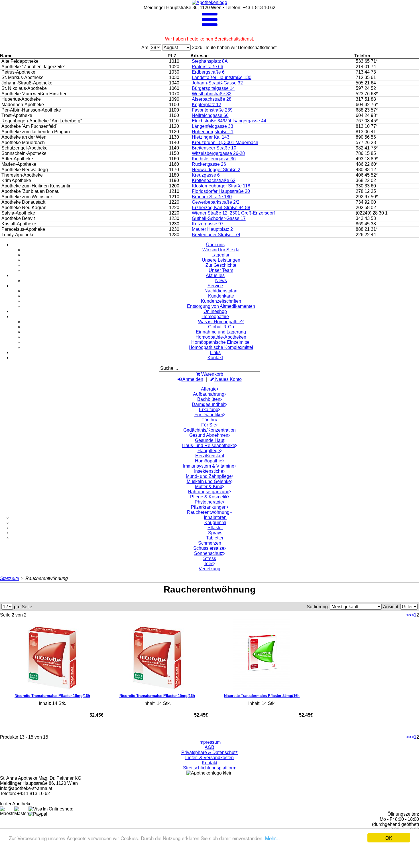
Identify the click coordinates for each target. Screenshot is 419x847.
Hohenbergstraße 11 (212, 131)
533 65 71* (367, 61)
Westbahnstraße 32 (211, 93)
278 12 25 (366, 191)
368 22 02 (366, 180)
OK (388, 837)
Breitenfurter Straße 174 (216, 234)
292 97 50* (367, 196)
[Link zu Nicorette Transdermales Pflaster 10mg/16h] (52, 654)
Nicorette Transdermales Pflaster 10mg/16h (52, 696)
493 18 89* (367, 158)
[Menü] (209, 24)
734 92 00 (366, 202)
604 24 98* (367, 115)
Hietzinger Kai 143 (210, 137)
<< (408, 614)
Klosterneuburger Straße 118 (221, 185)
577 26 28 (366, 142)
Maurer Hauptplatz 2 (212, 229)
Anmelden (192, 379)
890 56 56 (366, 137)
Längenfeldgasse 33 (212, 126)
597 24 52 (366, 88)
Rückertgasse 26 (209, 164)
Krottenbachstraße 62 (213, 180)
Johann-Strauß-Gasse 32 (217, 82)
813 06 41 (366, 131)
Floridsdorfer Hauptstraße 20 (221, 191)
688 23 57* (367, 110)
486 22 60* (367, 164)
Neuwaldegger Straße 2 (216, 169)
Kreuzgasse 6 (206, 175)
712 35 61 (366, 77)
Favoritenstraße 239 (212, 110)
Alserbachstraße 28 (211, 99)
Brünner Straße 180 (212, 196)
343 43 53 (366, 218)
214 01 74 (366, 66)
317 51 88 (366, 99)
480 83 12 (366, 169)
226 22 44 (366, 234)
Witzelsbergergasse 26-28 (218, 153)
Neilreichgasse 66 (210, 115)
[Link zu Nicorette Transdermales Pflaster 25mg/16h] (262, 654)
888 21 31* (367, 229)
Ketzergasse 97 (207, 223)
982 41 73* (367, 147)
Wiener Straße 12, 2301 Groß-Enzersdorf (233, 213)
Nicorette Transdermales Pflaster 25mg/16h (262, 696)
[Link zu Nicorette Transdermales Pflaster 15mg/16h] (157, 654)
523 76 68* (367, 93)
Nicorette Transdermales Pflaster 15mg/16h (157, 696)
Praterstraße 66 (207, 66)
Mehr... (272, 838)
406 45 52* (367, 175)
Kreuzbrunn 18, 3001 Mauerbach (225, 142)
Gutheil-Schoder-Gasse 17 (219, 218)
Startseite (9, 578)
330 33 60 (366, 185)
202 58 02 (366, 207)
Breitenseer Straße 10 (214, 147)
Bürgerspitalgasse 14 (213, 88)
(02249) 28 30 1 (372, 213)
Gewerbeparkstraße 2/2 (215, 202)
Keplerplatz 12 (206, 104)
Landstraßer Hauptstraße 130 (221, 77)
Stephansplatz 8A (210, 61)
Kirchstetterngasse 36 (214, 158)
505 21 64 (366, 82)
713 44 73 (366, 72)
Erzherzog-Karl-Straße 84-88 (221, 207)
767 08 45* (367, 120)
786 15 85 (366, 153)
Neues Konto (228, 379)
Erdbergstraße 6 (208, 72)
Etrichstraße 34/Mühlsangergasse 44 (229, 120)
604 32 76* (367, 104)
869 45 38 (366, 223)
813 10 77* (367, 126)
